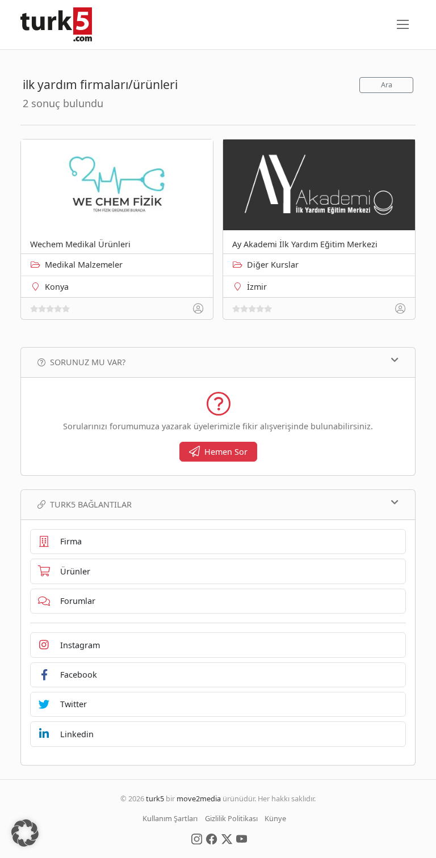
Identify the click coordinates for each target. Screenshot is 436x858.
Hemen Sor (226, 451)
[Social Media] (196, 838)
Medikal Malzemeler (84, 264)
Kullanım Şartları (170, 818)
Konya (57, 286)
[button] (25, 833)
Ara (386, 85)
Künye (275, 818)
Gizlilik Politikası (231, 818)
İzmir (257, 286)
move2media (199, 798)
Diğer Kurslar (273, 264)
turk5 (155, 798)
